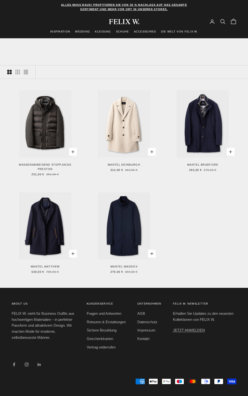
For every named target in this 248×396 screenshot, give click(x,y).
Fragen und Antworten (104, 313)
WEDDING (82, 31)
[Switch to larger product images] (9, 72)
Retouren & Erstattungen (106, 322)
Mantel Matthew (45, 266)
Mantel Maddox (124, 266)
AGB (141, 313)
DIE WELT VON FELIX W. (179, 31)
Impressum (146, 330)
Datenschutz (147, 322)
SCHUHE (122, 31)
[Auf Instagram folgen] (26, 364)
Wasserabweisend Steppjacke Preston (45, 166)
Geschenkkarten (100, 339)
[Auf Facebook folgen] (14, 364)
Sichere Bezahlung (101, 330)
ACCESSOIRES (145, 31)
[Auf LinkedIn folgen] (39, 364)
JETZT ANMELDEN (189, 330)
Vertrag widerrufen (101, 347)
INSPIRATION (60, 31)
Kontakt (143, 339)
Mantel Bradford (202, 164)
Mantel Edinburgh (124, 164)
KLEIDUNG (103, 31)
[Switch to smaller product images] (18, 72)
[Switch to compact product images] (26, 72)
